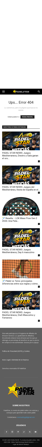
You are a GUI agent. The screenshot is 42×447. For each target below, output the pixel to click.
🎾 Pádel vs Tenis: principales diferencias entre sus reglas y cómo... (20, 282)
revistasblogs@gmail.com (26, 417)
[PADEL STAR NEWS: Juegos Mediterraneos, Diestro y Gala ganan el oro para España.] (21, 141)
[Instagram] (12, 432)
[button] (3, 92)
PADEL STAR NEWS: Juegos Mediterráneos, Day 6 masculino (18, 251)
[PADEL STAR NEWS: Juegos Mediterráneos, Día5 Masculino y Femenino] (21, 300)
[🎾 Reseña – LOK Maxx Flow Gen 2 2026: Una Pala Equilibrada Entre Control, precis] (21, 206)
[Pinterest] (18, 432)
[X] (30, 432)
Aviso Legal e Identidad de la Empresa (15, 360)
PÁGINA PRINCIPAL (27, 117)
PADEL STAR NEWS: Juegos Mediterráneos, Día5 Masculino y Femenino (18, 315)
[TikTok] (24, 432)
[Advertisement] (21, 22)
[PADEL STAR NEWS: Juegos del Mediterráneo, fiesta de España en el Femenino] (21, 175)
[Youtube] (35, 432)
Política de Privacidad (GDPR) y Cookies (16, 351)
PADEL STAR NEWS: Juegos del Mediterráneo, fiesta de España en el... (21, 188)
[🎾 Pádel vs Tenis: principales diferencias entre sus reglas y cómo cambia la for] (21, 269)
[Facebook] (6, 432)
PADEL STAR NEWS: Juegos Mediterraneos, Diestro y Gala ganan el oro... (20, 156)
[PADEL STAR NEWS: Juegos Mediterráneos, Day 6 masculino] (21, 237)
